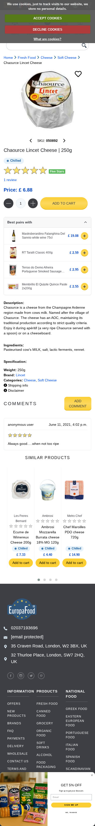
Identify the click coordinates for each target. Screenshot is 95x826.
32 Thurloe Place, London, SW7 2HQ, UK (48, 658)
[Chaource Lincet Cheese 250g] (47, 99)
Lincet (20, 375)
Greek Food (76, 709)
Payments (16, 738)
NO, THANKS (71, 812)
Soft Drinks (43, 745)
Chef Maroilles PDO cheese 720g (74, 532)
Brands (14, 723)
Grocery (45, 723)
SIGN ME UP (71, 805)
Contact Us (17, 761)
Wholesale (17, 753)
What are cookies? (47, 39)
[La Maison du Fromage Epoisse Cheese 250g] (64, 141)
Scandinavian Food (77, 771)
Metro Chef (74, 516)
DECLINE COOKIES (47, 29)
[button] (39, 579)
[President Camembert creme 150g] (31, 141)
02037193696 (24, 627)
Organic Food (44, 733)
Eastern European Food (75, 721)
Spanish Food (73, 759)
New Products (16, 713)
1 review (10, 180)
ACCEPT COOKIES (47, 18)
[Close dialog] (92, 775)
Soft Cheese (47, 380)
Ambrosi (47, 516)
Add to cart (64, 203)
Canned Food (44, 713)
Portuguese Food (77, 735)
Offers (13, 703)
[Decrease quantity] (8, 203)
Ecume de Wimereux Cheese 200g (20, 537)
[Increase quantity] (33, 203)
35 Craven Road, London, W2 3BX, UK (49, 646)
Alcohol (44, 755)
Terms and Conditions (17, 771)
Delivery (15, 746)
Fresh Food (47, 703)
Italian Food (72, 747)
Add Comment (78, 403)
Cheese (30, 380)
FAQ (10, 731)
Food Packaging (46, 765)
